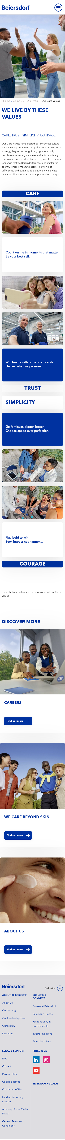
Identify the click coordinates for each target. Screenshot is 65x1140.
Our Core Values (51, 101)
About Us (18, 101)
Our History (8, 1026)
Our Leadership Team (14, 1018)
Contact (6, 1066)
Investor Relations (42, 1034)
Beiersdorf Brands (43, 1014)
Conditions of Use (12, 1089)
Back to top (50, 988)
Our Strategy (9, 1010)
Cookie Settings (11, 1082)
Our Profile (32, 101)
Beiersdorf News (42, 1041)
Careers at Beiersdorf (44, 1006)
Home (6, 101)
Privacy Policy (9, 1074)
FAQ (4, 1059)
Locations (7, 1033)
